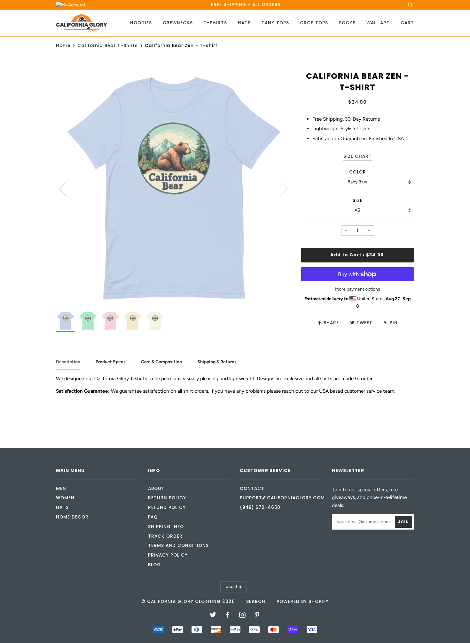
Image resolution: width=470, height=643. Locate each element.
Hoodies (141, 23)
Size (358, 200)
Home (63, 46)
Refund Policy (167, 507)
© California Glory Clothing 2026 (188, 602)
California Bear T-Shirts (107, 46)
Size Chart (357, 156)
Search (255, 602)
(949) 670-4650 (260, 507)
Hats (244, 23)
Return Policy (167, 498)
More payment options (357, 289)
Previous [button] (67, 188)
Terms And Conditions (178, 546)
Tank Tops (275, 23)
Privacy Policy (168, 555)
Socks (347, 23)
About (156, 489)
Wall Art (378, 23)
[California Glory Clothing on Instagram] (242, 616)
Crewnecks (178, 23)
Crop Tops (314, 23)
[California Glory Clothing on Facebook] (227, 616)
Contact (252, 489)
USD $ (232, 586)
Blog (154, 565)
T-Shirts (215, 23)
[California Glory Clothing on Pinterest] (257, 616)
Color (357, 172)
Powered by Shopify (303, 602)
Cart (407, 23)
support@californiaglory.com (282, 498)
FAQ (153, 517)
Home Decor (72, 517)
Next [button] (280, 188)
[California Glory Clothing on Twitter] (213, 616)
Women (65, 498)
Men (61, 489)
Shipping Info (166, 527)
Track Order (165, 536)
